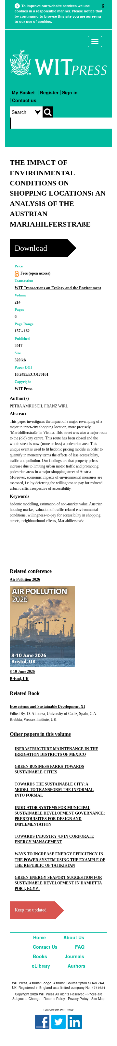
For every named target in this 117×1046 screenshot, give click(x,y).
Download (31, 248)
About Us (73, 937)
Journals (74, 956)
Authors (76, 965)
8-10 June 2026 (22, 671)
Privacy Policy (78, 998)
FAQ (79, 946)
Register (49, 92)
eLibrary (41, 965)
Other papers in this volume (40, 734)
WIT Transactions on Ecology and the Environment (58, 288)
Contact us (24, 100)
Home (39, 937)
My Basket (23, 92)
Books (40, 956)
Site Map (98, 998)
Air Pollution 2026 (25, 579)
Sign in (70, 92)
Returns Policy (54, 998)
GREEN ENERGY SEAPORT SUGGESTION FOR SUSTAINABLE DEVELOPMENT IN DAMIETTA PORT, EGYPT (58, 883)
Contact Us (45, 946)
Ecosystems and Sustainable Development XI (47, 706)
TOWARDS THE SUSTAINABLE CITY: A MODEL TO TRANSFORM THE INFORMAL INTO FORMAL (54, 790)
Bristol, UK (19, 678)
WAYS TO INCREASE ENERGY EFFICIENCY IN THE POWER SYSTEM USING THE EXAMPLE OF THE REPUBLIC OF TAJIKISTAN (60, 859)
